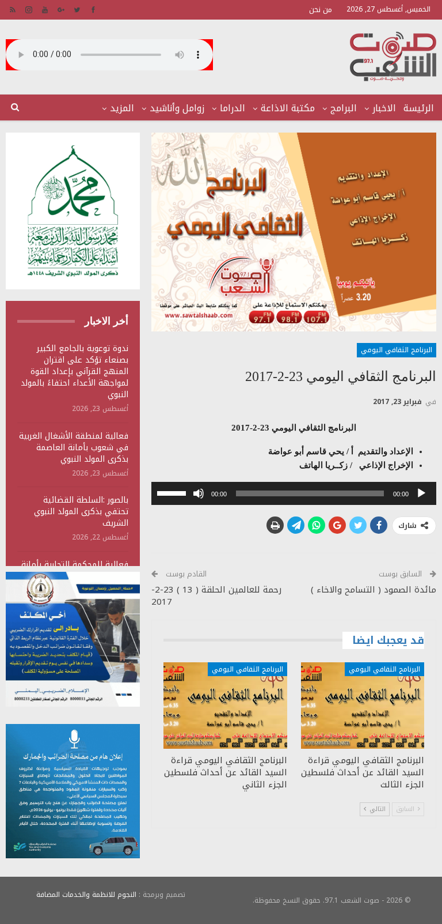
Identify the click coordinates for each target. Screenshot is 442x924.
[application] (293, 493)
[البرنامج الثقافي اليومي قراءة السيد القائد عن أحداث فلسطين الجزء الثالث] (362, 705)
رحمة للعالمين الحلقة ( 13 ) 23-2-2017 (216, 596)
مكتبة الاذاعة (288, 108)
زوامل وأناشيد (177, 108)
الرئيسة (418, 108)
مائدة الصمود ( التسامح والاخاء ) (373, 590)
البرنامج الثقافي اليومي (396, 350)
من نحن (320, 9)
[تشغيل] (421, 493)
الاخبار (384, 108)
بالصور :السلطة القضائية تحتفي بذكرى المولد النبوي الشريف (81, 511)
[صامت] (198, 493)
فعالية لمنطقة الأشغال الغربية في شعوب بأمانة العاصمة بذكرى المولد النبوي (73, 447)
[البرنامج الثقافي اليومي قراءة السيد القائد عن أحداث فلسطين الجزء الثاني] (225, 705)
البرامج (343, 108)
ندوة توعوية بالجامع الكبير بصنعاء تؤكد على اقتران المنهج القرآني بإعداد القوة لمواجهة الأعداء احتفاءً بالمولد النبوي (74, 371)
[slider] (173, 492)
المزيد (122, 108)
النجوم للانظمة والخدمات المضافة (86, 894)
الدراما (232, 108)
